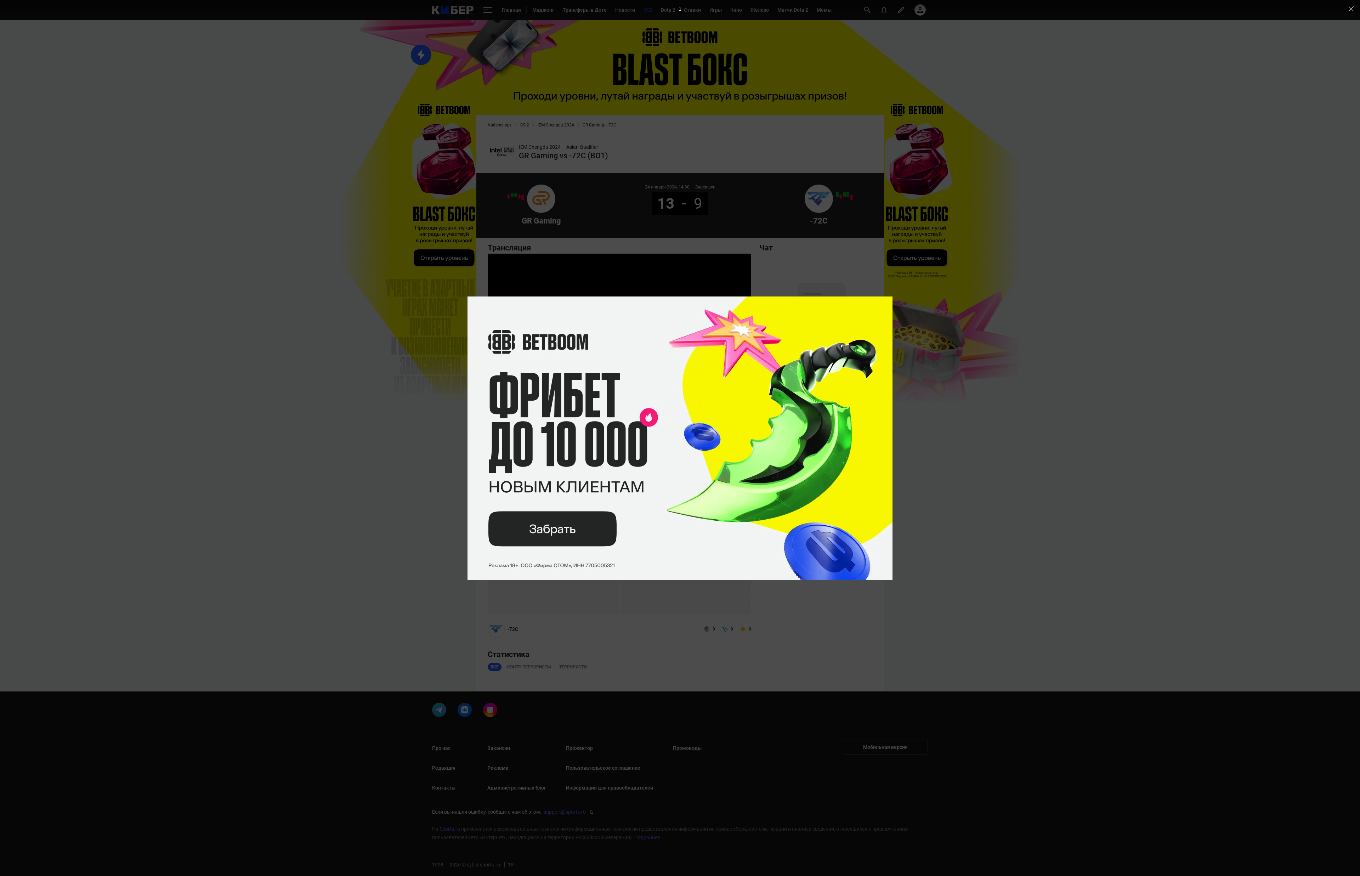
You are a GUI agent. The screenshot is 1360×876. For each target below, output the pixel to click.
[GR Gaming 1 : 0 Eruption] (515, 195)
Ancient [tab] (499, 449)
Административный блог (516, 788)
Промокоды (687, 748)
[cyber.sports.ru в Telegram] (440, 711)
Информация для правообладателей (609, 788)
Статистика (524, 433)
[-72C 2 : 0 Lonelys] (837, 194)
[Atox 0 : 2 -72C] (847, 194)
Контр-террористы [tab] (529, 667)
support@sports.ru (565, 812)
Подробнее (647, 837)
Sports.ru (450, 829)
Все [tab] (495, 667)
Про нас (441, 748)
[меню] (487, 10)
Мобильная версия (885, 747)
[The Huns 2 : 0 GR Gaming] (522, 197)
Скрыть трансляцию (686, 407)
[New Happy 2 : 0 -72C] (851, 197)
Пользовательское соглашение (603, 768)
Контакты (443, 788)
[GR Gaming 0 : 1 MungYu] (508, 196)
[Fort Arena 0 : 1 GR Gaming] (512, 195)
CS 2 (524, 125)
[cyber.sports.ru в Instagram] (491, 711)
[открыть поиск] (867, 9)
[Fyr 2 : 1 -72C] (840, 196)
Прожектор (579, 748)
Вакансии (498, 748)
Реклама (498, 768)
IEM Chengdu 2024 (556, 125)
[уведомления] (884, 9)
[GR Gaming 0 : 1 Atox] (519, 196)
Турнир (554, 433)
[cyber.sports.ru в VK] (466, 711)
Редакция (443, 768)
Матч (496, 433)
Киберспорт (500, 125)
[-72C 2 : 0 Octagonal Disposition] (844, 194)
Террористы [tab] (573, 667)
